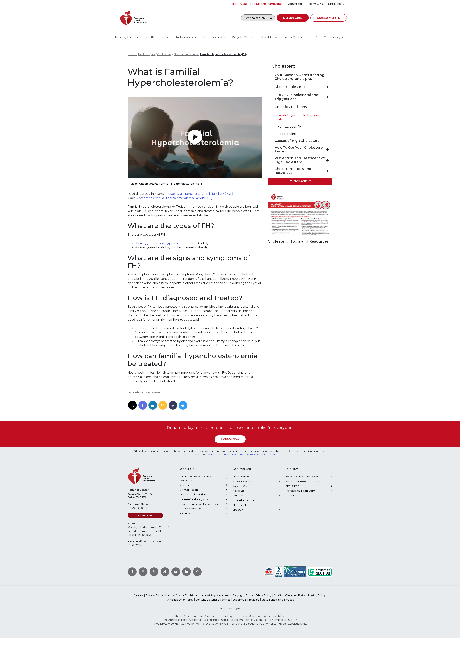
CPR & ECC (292, 486)
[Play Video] (195, 137)
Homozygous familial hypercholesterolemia (166, 243)
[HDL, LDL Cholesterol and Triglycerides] (327, 97)
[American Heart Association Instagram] (143, 571)
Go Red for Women (244, 500)
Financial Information (193, 494)
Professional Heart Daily (300, 490)
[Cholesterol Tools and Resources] (327, 171)
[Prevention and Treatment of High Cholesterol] (327, 160)
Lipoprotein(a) (287, 134)
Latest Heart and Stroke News (199, 503)
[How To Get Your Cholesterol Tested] (327, 149)
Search (271, 18)
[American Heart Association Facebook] (132, 571)
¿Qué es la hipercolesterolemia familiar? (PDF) (200, 193)
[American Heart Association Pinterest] (197, 571)
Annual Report (189, 489)
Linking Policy (316, 595)
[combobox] (254, 18)
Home (132, 54)
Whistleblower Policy (180, 599)
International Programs (194, 499)
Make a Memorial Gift (246, 481)
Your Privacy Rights (230, 608)
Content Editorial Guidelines (213, 599)
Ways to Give (240, 486)
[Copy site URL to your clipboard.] (173, 405)
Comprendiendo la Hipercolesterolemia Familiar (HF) (174, 198)
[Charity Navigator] (295, 571)
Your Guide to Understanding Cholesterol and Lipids (299, 77)
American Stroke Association (303, 481)
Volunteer (239, 495)
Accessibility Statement (215, 595)
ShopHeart (239, 505)
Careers (185, 513)
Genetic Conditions (186, 54)
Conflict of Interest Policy (290, 595)
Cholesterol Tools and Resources (293, 171)
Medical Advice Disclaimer (181, 595)
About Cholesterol (290, 87)
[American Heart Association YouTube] (175, 571)
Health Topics (146, 54)
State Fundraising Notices (277, 599)
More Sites (292, 495)
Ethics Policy (263, 595)
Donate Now (230, 439)
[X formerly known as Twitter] (154, 571)
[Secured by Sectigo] (319, 571)
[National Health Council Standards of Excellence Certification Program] (268, 571)
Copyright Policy (242, 595)
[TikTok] (165, 571)
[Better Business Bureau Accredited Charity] (279, 571)
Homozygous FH (289, 126)
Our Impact (187, 485)
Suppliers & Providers (246, 599)
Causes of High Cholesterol (297, 141)
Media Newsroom (191, 508)
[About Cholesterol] (327, 87)
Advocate (238, 490)
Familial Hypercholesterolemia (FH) (223, 54)
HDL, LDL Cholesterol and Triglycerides (296, 97)
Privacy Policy (154, 595)
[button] (293, 18)
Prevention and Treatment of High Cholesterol (300, 160)
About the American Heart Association (196, 478)
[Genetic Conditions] (327, 107)
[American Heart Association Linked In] (186, 571)
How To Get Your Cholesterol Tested (299, 150)
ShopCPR (239, 509)
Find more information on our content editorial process (243, 454)
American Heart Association (302, 476)
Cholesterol (164, 54)
